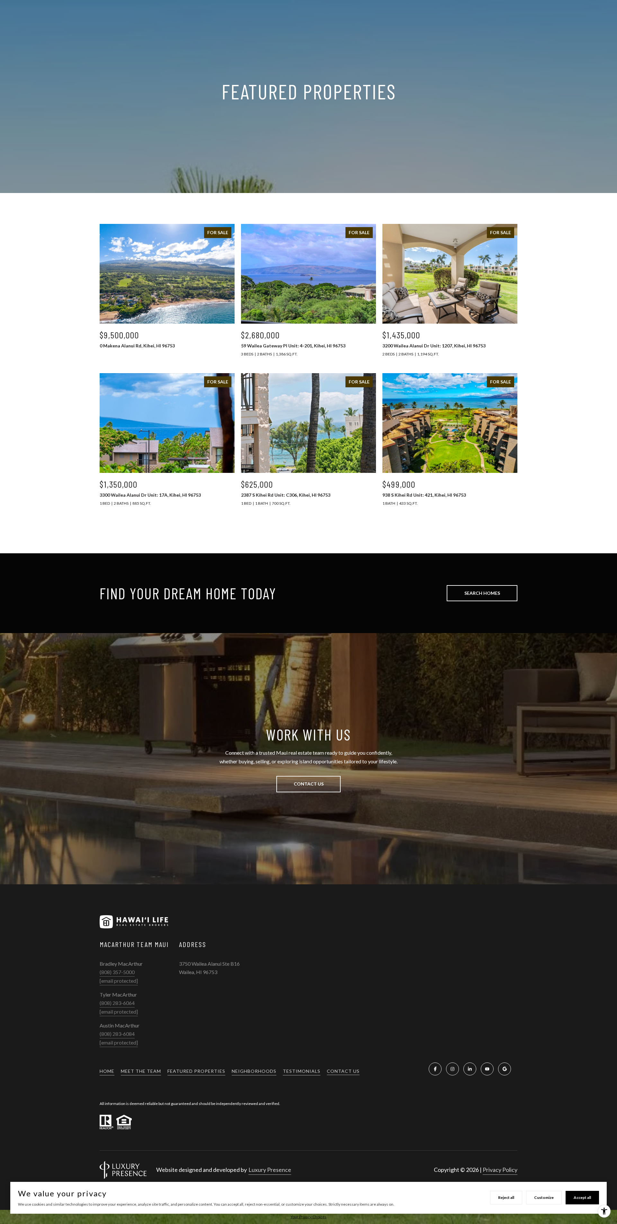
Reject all (506, 1197)
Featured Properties (196, 1071)
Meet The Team (141, 1071)
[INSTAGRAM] (452, 1069)
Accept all (582, 1197)
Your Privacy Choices (308, 1216)
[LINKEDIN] (469, 1069)
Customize (544, 1197)
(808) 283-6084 (117, 1034)
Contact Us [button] (309, 784)
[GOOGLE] (504, 1069)
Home (107, 1071)
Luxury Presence (269, 1169)
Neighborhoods (254, 1071)
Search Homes (482, 593)
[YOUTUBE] (487, 1069)
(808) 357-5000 (117, 972)
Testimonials (301, 1071)
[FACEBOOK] (435, 1069)
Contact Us (343, 1071)
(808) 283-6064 (117, 1003)
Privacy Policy (500, 1169)
